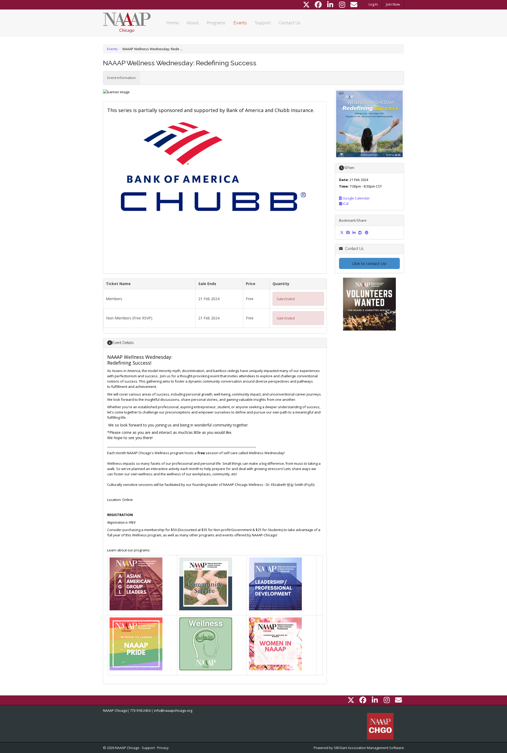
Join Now (393, 4)
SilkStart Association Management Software (369, 747)
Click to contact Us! (369, 263)
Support (263, 22)
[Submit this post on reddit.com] (360, 232)
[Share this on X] (342, 232)
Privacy (163, 747)
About (192, 22)
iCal (345, 203)
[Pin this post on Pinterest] (367, 232)
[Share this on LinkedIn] (354, 232)
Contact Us (290, 22)
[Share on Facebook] (348, 232)
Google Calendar (356, 198)
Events (240, 22)
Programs (216, 22)
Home (172, 22)
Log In (373, 4)
